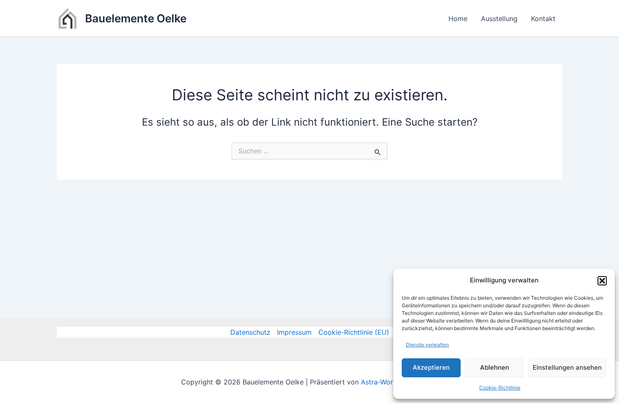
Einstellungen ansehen (567, 367)
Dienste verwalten (427, 344)
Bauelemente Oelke (136, 18)
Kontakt (543, 18)
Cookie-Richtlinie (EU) (353, 332)
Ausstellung (499, 18)
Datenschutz (250, 332)
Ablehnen (494, 367)
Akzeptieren (431, 367)
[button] (602, 281)
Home (457, 18)
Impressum (294, 332)
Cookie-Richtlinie (499, 387)
